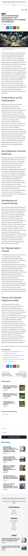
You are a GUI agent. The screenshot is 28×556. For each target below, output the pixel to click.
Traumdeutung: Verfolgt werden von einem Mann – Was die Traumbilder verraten (21, 375)
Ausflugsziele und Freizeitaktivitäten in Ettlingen (9, 403)
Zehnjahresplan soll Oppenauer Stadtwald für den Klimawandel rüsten (10, 477)
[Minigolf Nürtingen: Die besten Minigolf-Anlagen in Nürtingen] (22, 396)
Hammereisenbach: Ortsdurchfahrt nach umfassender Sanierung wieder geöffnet (10, 458)
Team (5, 24)
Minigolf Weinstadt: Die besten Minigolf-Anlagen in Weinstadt (10, 387)
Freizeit (3, 13)
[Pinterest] (14, 27)
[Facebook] (7, 27)
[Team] (2, 24)
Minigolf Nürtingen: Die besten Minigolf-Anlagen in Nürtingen (10, 395)
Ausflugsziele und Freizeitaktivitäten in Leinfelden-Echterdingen (7, 374)
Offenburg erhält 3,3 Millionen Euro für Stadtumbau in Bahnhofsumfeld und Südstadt (9, 468)
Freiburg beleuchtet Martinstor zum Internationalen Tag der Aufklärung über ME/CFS (10, 485)
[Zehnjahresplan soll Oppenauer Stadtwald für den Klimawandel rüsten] (22, 478)
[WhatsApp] (18, 27)
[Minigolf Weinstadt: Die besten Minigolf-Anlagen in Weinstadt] (22, 388)
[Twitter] (11, 27)
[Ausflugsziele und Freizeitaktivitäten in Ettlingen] (22, 404)
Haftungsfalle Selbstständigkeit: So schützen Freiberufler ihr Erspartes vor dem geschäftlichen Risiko (10, 449)
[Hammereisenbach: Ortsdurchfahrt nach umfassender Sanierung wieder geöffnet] (22, 459)
